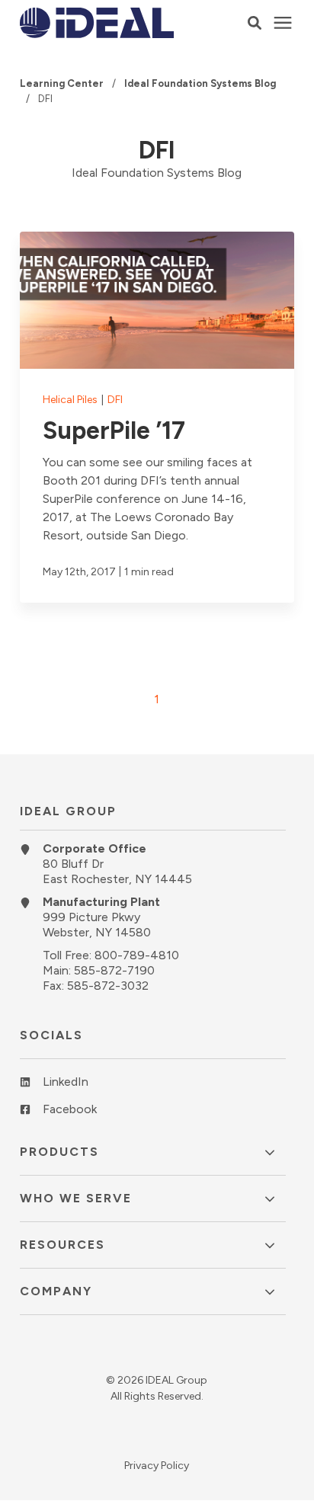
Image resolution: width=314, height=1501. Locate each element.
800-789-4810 (137, 955)
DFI (115, 399)
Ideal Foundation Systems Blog (200, 83)
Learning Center (63, 83)
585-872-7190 (114, 970)
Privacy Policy (156, 1465)
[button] (254, 23)
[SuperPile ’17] (157, 417)
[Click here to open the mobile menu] (282, 23)
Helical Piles (71, 399)
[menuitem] (153, 1088)
